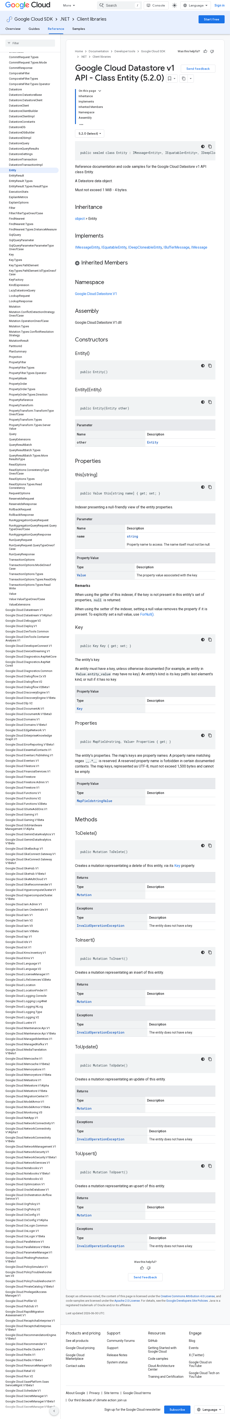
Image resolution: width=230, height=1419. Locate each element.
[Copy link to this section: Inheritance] (106, 207)
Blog (192, 1340)
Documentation (99, 51)
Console (158, 5)
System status (117, 1362)
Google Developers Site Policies (187, 1300)
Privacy (94, 1393)
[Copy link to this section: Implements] (108, 236)
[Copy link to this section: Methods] (103, 820)
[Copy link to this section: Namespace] (108, 282)
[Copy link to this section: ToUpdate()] (102, 1047)
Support (112, 1348)
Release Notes (117, 1355)
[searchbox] (30, 43)
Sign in (220, 5)
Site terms (111, 1393)
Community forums (121, 1340)
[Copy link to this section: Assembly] (103, 311)
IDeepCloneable (140, 247)
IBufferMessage (177, 247)
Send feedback (198, 69)
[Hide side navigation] (54, 1410)
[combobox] (119, 5)
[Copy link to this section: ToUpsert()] (101, 1154)
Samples (78, 29)
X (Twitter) (196, 1355)
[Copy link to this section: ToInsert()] (99, 940)
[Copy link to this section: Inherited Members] (132, 263)
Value (81, 575)
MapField (84, 801)
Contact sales (75, 1366)
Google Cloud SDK (33, 19)
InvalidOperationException (100, 925)
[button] (145, 263)
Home (79, 51)
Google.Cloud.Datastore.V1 (96, 294)
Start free (211, 19)
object (80, 218)
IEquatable (109, 247)
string (132, 536)
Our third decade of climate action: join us (97, 1400)
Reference (56, 29)
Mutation (84, 895)
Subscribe (177, 1410)
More (67, 5)
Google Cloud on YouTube (200, 1364)
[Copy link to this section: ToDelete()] (101, 833)
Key (79, 708)
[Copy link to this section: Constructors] (113, 340)
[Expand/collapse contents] (99, 91)
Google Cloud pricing (80, 1348)
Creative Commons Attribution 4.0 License (188, 1296)
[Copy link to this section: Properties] (106, 461)
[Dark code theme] (202, 146)
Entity (95, 247)
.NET (65, 19)
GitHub (152, 1340)
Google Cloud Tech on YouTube (204, 1374)
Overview (12, 29)
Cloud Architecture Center (161, 1367)
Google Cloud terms (137, 1393)
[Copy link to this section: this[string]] (101, 475)
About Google (75, 1393)
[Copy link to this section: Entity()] (94, 353)
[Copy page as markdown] (184, 78)
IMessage (83, 247)
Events (194, 1348)
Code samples (158, 1358)
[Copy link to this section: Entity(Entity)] (106, 390)
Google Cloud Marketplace (75, 1356)
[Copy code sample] (210, 146)
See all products (77, 1340)
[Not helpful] (212, 51)
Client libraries (91, 19)
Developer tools (125, 51)
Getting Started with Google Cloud (162, 1349)
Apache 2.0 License (127, 1300)
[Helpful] (205, 51)
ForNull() (147, 614)
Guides (34, 29)
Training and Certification (166, 1376)
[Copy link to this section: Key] (87, 627)
